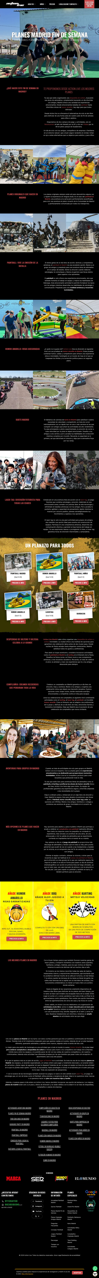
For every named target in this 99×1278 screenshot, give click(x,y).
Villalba (85, 124)
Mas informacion (27, 1274)
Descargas (54, 1240)
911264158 (11, 1201)
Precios (52, 4)
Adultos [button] (31, 4)
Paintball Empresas (19, 1135)
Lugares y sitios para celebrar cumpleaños (49, 1123)
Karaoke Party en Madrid (20, 1124)
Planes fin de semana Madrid (19, 1113)
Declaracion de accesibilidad (71, 1255)
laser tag (84, 500)
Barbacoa (81, 613)
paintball (84, 105)
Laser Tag (79, 1074)
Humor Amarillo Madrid (49, 1141)
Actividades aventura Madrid (19, 1107)
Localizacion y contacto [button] (68, 4)
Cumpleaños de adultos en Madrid (49, 1109)
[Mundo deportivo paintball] (61, 1178)
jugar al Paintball (46, 1060)
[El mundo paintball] (85, 1178)
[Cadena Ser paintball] (37, 1178)
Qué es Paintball (56, 1206)
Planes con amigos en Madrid (49, 1135)
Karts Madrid (71, 1223)
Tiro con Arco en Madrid (19, 1118)
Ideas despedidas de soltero (79, 1107)
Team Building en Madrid (49, 1116)
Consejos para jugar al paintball (20, 1142)
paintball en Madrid (60, 265)
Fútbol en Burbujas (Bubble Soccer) (49, 1148)
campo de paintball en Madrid (82, 858)
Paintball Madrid (18, 573)
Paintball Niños (81, 573)
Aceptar (77, 1273)
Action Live (67, 349)
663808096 (12, 1204)
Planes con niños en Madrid (79, 1138)
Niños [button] (42, 4)
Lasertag (49, 612)
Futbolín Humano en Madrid (49, 1154)
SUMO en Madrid (49, 1160)
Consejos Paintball (57, 1230)
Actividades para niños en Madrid (79, 1131)
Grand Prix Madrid (73, 1206)
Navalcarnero (49, 124)
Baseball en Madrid (49, 1130)
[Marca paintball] (13, 1179)
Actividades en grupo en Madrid (79, 1115)
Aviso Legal (57, 1255)
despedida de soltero (77, 98)
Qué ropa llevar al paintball (19, 1148)
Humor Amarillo (49, 573)
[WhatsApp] (95, 1268)
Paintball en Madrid (20, 1129)
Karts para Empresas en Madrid (79, 1123)
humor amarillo (67, 107)
